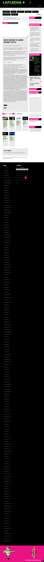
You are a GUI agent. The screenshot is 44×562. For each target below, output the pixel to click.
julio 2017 (6, 426)
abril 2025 (6, 195)
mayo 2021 (6, 312)
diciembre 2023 (7, 235)
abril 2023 (6, 254)
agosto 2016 (7, 453)
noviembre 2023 (7, 237)
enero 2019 (6, 381)
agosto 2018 (7, 394)
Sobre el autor (35, 560)
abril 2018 (6, 404)
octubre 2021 (7, 299)
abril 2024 (6, 225)
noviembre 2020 (7, 327)
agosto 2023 (7, 244)
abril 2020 (6, 344)
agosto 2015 (7, 483)
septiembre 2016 (7, 451)
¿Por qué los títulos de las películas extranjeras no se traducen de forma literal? (34, 28)
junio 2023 (6, 249)
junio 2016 (6, 458)
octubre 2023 (7, 240)
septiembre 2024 (7, 212)
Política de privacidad (28, 560)
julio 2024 (6, 217)
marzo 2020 (7, 346)
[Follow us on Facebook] (39, 6)
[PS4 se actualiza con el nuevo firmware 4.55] (12, 133)
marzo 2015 (7, 496)
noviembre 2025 (7, 180)
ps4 (15, 113)
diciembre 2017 (7, 414)
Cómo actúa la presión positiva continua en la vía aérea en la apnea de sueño (35, 34)
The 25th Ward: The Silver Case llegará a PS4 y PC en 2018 (12, 123)
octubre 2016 (7, 448)
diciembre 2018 (7, 384)
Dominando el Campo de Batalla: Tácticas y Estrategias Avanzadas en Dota (35, 78)
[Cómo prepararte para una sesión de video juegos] (31, 58)
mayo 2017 (6, 431)
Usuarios (14, 14)
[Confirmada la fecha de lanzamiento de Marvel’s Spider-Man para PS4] (5, 118)
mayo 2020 (6, 341)
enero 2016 (6, 471)
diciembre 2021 (7, 294)
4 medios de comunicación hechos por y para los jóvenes (35, 50)
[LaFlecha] (17, 2)
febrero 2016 (7, 468)
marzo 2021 (7, 317)
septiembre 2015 (7, 481)
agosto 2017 (7, 424)
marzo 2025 (7, 197)
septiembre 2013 (7, 540)
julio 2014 (6, 516)
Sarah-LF (16, 23)
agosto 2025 (7, 185)
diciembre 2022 (7, 264)
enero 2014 (6, 531)
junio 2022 (6, 279)
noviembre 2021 (7, 297)
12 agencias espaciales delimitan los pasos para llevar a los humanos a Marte (35, 45)
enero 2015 (6, 501)
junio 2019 (6, 369)
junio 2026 (6, 167)
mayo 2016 (6, 461)
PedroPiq (32, 38)
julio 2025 (6, 187)
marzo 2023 (7, 257)
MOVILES (35, 12)
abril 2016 (6, 463)
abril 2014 (6, 523)
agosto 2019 (7, 364)
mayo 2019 (6, 371)
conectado (13, 152)
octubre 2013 (7, 538)
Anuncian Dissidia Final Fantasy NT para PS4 (18, 123)
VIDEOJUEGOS (7, 14)
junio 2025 (6, 190)
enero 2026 (6, 175)
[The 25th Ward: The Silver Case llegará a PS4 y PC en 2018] (12, 118)
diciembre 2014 (7, 503)
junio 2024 (6, 220)
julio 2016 (6, 456)
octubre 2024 (7, 210)
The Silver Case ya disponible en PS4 (5, 138)
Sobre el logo (39, 560)
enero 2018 (6, 411)
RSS (32, 560)
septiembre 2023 (7, 242)
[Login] (40, 9)
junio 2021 (6, 309)
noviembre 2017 (7, 416)
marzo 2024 (7, 227)
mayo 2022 (6, 282)
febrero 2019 (7, 379)
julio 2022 (6, 277)
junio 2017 (6, 429)
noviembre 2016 (7, 446)
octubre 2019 (7, 359)
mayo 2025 (6, 192)
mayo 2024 (6, 222)
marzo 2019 (7, 376)
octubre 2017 (7, 419)
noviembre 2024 (7, 207)
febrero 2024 (7, 230)
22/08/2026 (38, 14)
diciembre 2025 (7, 177)
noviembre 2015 (7, 476)
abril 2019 (6, 374)
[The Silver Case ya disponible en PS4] (5, 133)
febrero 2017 (7, 438)
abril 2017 (6, 434)
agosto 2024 (7, 215)
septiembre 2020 (7, 332)
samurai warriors (19, 113)
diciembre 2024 (7, 205)
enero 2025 (6, 202)
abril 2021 (6, 314)
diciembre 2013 (7, 533)
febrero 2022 (7, 289)
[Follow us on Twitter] (40, 6)
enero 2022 (6, 292)
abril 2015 (6, 493)
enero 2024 (6, 232)
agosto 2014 (7, 513)
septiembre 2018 (7, 391)
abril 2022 (6, 284)
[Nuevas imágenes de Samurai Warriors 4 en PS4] (15, 28)
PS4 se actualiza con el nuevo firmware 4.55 (12, 138)
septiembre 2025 (7, 182)
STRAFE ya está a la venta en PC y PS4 (25, 123)
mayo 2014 (6, 521)
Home (4, 17)
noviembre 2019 (7, 356)
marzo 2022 (7, 287)
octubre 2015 (7, 478)
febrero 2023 (7, 259)
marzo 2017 (7, 436)
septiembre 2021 (7, 302)
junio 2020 (6, 339)
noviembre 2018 (7, 386)
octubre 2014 (7, 508)
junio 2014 (6, 518)
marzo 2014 (7, 526)
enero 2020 (6, 351)
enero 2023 (6, 262)
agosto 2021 (7, 304)
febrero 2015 (7, 498)
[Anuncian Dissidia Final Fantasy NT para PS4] (18, 118)
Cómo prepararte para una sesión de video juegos (37, 61)
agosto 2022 (7, 274)
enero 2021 (6, 322)
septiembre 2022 (7, 272)
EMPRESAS (20, 12)
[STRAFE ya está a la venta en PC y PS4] (25, 118)
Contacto (4, 6)
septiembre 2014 (7, 511)
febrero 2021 (7, 319)
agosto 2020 (7, 334)
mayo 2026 (6, 170)
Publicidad (7, 6)
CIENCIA (13, 12)
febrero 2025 (7, 200)
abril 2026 (6, 172)
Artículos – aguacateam (35, 43)
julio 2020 (6, 337)
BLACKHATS (6, 12)
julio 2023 (6, 247)
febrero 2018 (7, 409)
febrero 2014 (7, 528)
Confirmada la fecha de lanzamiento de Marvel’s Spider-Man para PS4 (5, 124)
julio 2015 (6, 486)
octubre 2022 (7, 269)
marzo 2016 (7, 466)
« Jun (17, 183)
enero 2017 (6, 441)
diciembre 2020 (7, 324)
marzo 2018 (7, 406)
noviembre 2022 (7, 267)
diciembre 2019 (7, 354)
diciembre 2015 (7, 473)
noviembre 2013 (7, 535)
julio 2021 (6, 307)
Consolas (14, 17)
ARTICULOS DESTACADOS (34, 54)
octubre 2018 (7, 389)
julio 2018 (6, 396)
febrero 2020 (7, 349)
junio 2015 (6, 488)
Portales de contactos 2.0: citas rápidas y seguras (35, 39)
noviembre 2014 (7, 506)
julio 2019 (6, 366)
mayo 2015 (6, 491)
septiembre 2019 (7, 361)
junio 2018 (6, 399)
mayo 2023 (6, 252)
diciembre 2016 (7, 443)
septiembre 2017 (7, 421)
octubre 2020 (7, 329)
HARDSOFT (28, 12)
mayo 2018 (6, 401)
